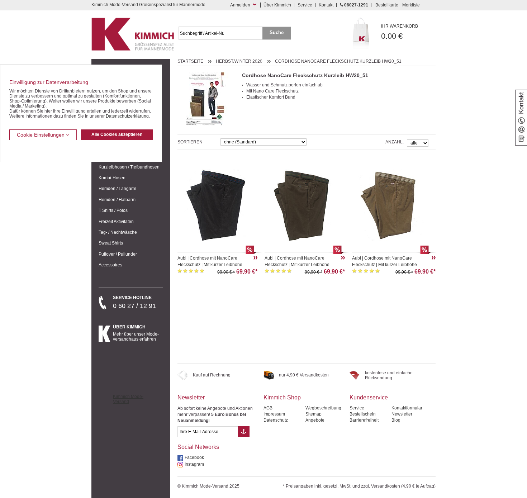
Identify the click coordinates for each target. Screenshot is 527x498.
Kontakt (326, 5)
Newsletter (191, 397)
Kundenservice (369, 397)
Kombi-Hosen (112, 177)
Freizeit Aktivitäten (116, 221)
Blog (395, 420)
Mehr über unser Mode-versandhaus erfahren (136, 333)
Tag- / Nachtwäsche (118, 232)
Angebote (314, 420)
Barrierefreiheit (364, 420)
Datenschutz (276, 420)
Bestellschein (363, 414)
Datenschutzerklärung (127, 116)
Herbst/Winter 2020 (239, 61)
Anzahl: (394, 141)
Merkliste (411, 5)
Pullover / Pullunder (118, 254)
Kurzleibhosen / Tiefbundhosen (129, 167)
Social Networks (198, 447)
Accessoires (110, 264)
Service (305, 5)
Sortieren (190, 141)
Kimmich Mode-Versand (128, 399)
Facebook (194, 457)
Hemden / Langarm (117, 188)
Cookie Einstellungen (41, 135)
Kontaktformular (406, 408)
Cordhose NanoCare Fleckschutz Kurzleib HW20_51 (338, 61)
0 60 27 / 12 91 (134, 302)
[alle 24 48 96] (417, 142)
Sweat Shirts (111, 243)
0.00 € (399, 32)
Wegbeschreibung (323, 408)
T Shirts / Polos (113, 210)
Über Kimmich (277, 5)
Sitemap (313, 414)
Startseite (190, 61)
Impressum (274, 414)
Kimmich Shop (282, 397)
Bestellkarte (386, 5)
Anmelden (240, 5)
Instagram (194, 464)
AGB (268, 408)
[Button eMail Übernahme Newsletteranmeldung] (244, 431)
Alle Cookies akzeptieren (116, 134)
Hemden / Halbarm (117, 199)
